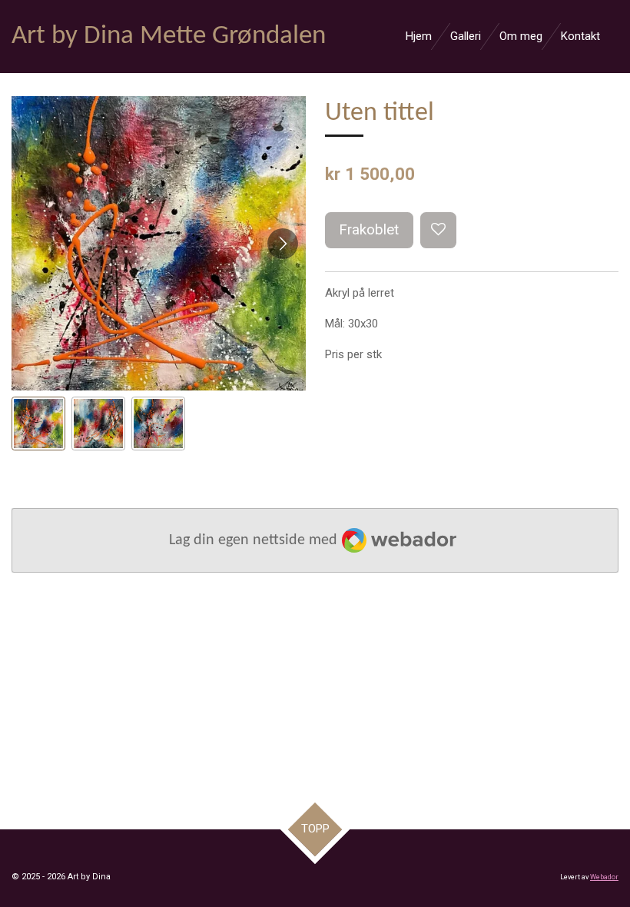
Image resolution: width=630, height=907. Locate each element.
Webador (604, 877)
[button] (38, 423)
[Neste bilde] (282, 243)
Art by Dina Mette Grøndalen (169, 36)
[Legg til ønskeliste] (438, 230)
